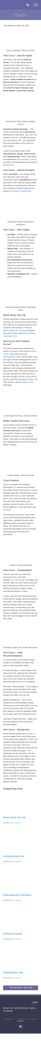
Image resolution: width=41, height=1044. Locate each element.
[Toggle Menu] (35, 5)
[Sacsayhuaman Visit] (20, 841)
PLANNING (8, 1011)
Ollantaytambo (9, 357)
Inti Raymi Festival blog (21, 191)
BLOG (32, 1008)
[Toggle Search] (27, 5)
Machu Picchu (28, 382)
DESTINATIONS (21, 1008)
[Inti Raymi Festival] (20, 918)
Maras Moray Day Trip (14, 817)
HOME (35, 1002)
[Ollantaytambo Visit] (20, 957)
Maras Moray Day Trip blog (14, 330)
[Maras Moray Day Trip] (20, 802)
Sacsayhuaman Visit (25, 159)
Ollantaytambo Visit (13, 972)
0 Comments (17, 822)
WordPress (20, 1021)
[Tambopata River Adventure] (20, 880)
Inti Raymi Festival (12, 933)
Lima (12, 580)
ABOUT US (8, 1008)
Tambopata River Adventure (17, 895)
